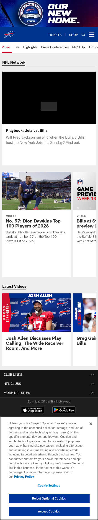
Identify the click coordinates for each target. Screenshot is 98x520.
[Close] (91, 424)
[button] (49, 106)
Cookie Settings (49, 485)
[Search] (83, 35)
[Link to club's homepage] (9, 32)
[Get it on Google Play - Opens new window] (63, 412)
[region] (49, 468)
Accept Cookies (49, 511)
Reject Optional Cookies (49, 498)
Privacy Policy (24, 476)
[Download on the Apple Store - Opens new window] (32, 411)
